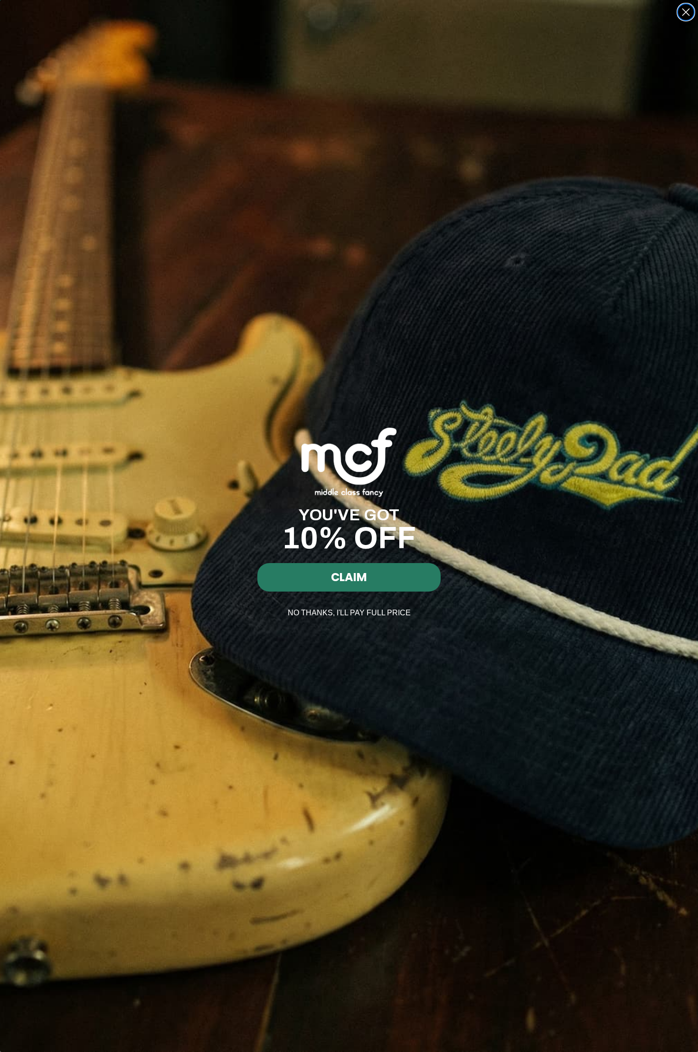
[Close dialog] (686, 12)
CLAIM (349, 577)
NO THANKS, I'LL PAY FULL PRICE (349, 613)
